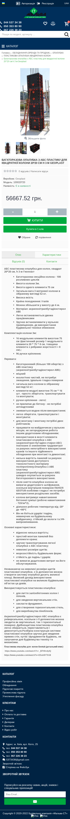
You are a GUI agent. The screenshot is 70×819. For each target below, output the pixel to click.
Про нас (8, 710)
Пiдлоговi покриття (13, 689)
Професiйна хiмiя (12, 681)
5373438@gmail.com (17, 759)
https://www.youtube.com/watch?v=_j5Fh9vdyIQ (28, 651)
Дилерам (9, 722)
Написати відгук (39, 171)
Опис (18, 254)
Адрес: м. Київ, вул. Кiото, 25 (22, 744)
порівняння (45, 237)
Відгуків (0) (18, 261)
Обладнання (9, 685)
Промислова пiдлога (14, 692)
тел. (16, 748)
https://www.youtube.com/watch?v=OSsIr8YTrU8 (27, 655)
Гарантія (9, 718)
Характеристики (51, 254)
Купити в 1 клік (35, 229)
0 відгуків (24, 171)
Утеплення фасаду (13, 696)
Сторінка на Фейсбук (17, 767)
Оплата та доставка (15, 714)
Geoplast (20, 178)
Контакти (51, 261)
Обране (26, 237)
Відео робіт (10, 729)
